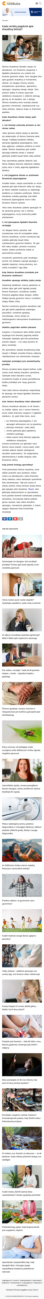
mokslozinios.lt (16, 1283)
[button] (37, 3)
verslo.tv (16, 1280)
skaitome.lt (5, 1283)
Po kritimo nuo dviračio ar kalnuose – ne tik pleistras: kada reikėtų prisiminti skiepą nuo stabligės (21, 1156)
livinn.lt (35, 1290)
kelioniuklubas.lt (25, 1280)
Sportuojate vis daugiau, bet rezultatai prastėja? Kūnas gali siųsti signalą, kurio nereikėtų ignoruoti (20, 564)
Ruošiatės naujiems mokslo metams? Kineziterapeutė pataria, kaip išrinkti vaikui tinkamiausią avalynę (21, 1118)
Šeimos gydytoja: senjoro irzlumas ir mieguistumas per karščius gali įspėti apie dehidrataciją (21, 711)
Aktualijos (5, 20)
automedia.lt (37, 1280)
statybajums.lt (7, 1280)
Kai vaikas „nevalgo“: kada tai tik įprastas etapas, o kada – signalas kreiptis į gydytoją (21, 673)
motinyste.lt (38, 1283)
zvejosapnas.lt (27, 1283)
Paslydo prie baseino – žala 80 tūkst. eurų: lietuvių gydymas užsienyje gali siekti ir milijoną (21, 1044)
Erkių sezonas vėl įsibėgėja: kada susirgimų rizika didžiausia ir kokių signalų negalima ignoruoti (21, 750)
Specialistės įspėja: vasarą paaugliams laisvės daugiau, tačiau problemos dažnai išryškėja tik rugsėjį (21, 788)
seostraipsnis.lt (22, 1285)
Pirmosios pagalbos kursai (23, 1290)
